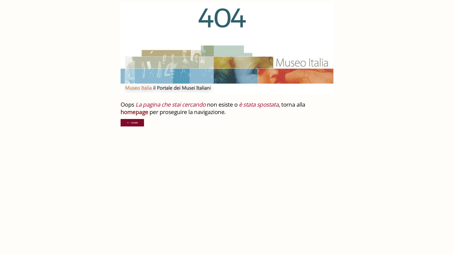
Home (134, 122)
